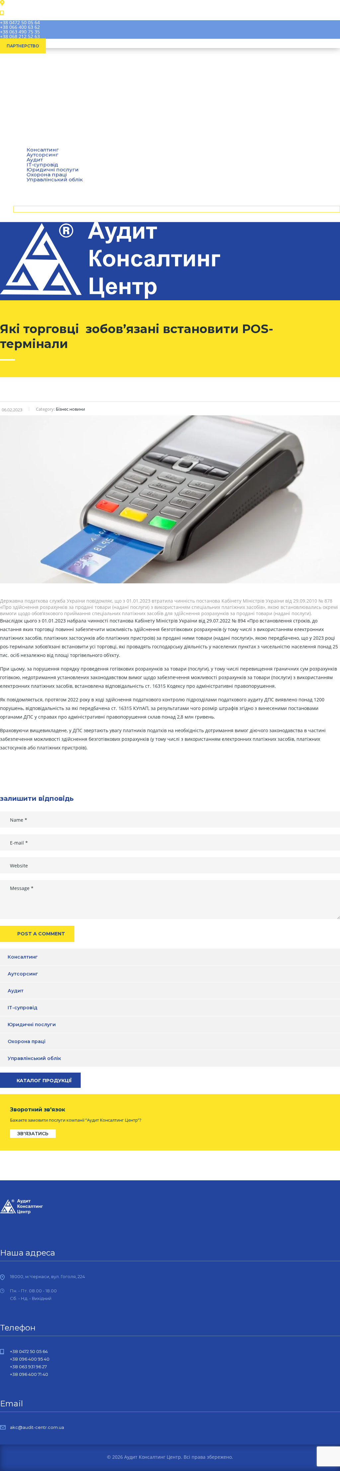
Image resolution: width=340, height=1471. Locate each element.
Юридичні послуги (53, 169)
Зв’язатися (33, 209)
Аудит (35, 159)
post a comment (41, 934)
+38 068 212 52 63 (20, 36)
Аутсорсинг (42, 154)
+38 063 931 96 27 (28, 1366)
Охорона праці (47, 174)
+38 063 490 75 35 (20, 32)
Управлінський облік (34, 1058)
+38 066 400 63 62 (20, 27)
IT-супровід (42, 164)
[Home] (110, 297)
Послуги (29, 144)
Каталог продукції (44, 1081)
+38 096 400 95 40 (29, 1359)
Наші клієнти (35, 185)
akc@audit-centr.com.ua (37, 1427)
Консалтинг (23, 957)
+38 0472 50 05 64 (20, 22)
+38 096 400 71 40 (29, 1374)
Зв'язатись (32, 1134)
